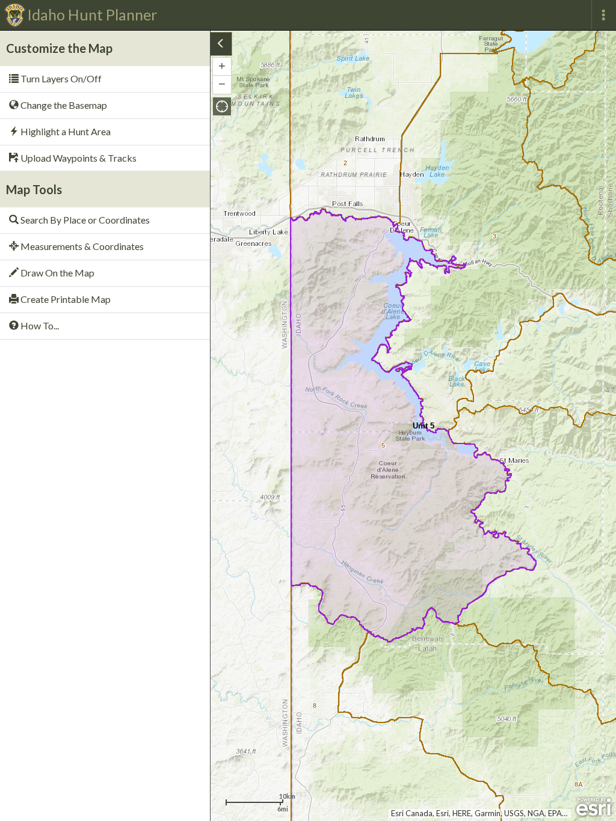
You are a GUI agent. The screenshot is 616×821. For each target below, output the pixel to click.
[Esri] (593, 807)
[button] (222, 106)
